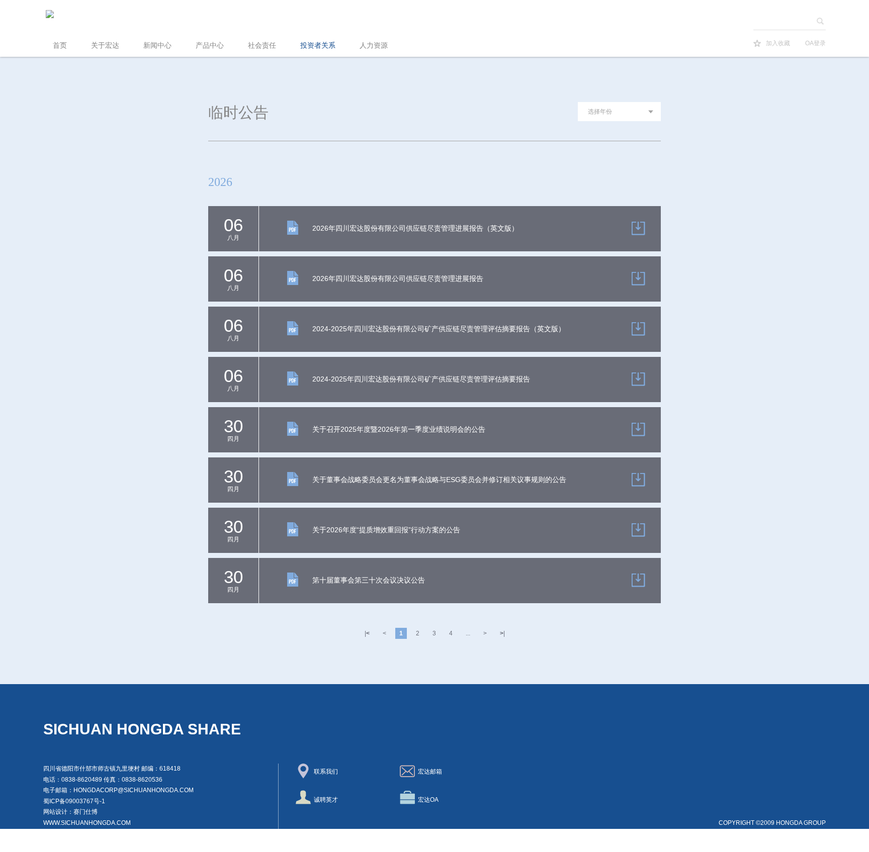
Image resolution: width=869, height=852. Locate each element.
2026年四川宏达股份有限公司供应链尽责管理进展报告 (397, 278)
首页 (60, 45)
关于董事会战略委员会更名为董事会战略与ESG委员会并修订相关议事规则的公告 (439, 480)
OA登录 (815, 43)
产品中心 (210, 45)
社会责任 (262, 45)
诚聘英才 (324, 799)
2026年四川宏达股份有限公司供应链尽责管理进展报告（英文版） (415, 228)
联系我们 (324, 771)
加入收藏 (778, 43)
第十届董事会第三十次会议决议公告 (368, 580)
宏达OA (427, 799)
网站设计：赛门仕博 (70, 811)
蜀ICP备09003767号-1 (74, 801)
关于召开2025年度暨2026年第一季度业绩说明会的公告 (398, 429)
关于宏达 (105, 45)
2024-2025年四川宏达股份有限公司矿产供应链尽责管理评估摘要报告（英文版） (438, 329)
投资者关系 (317, 45)
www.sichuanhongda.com (87, 822)
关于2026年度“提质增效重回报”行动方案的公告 (386, 530)
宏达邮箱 (428, 771)
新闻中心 (157, 45)
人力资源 (374, 45)
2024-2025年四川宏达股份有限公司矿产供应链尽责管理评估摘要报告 (421, 379)
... (468, 633)
